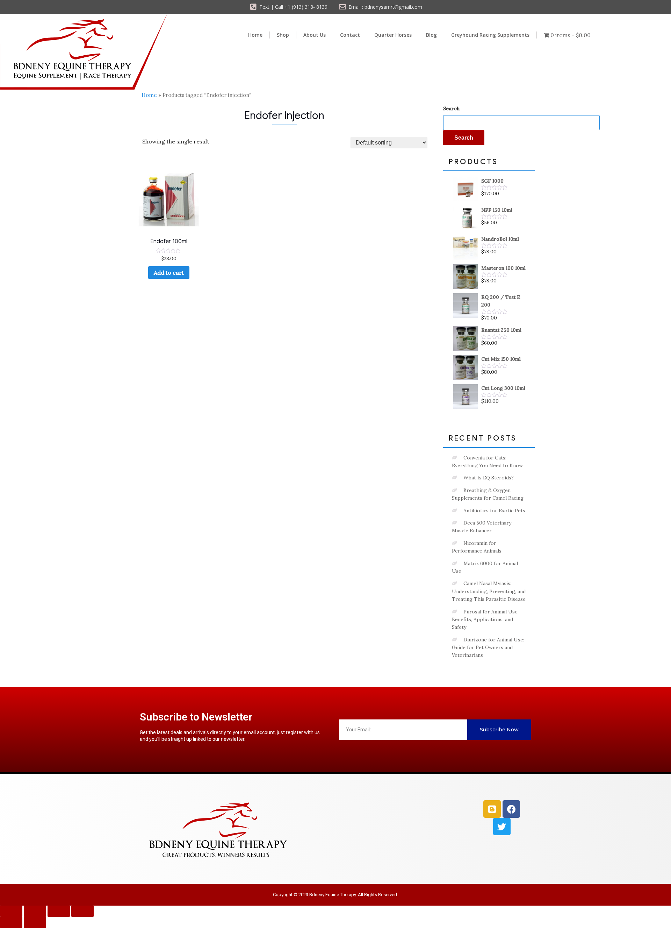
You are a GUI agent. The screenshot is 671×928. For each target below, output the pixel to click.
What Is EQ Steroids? (488, 477)
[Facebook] (511, 809)
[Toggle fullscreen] (35, 911)
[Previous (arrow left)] (11, 922)
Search (451, 108)
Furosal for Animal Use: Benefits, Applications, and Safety (485, 620)
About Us (314, 34)
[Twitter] (502, 826)
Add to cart (169, 272)
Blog (431, 34)
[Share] (59, 911)
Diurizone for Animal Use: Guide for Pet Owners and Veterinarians (488, 648)
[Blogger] (492, 809)
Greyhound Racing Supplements (490, 34)
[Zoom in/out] (11, 911)
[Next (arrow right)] (35, 922)
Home (255, 34)
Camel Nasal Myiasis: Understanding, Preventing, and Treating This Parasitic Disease (489, 591)
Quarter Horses (393, 34)
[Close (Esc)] (82, 911)
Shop (283, 34)
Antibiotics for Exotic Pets (494, 510)
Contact (350, 34)
